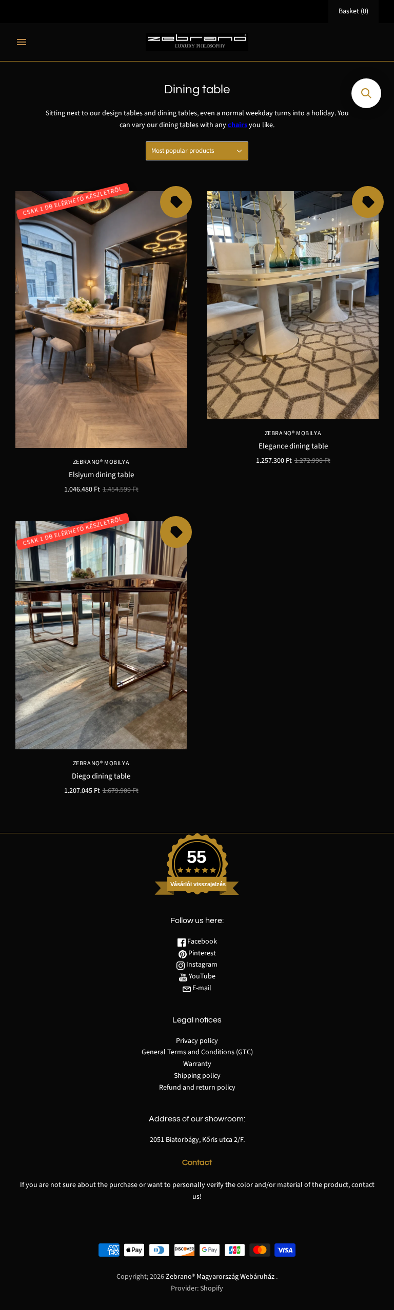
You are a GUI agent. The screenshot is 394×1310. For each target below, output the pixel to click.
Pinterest (201, 953)
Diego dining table (101, 776)
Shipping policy (197, 1076)
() (353, 11)
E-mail (201, 988)
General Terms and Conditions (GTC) (197, 1052)
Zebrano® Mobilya (101, 462)
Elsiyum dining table (101, 474)
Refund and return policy (197, 1087)
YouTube (201, 976)
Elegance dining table (293, 446)
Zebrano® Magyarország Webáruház (220, 1277)
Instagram (201, 964)
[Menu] (21, 42)
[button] (366, 93)
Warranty (197, 1064)
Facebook (201, 941)
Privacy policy (197, 1041)
